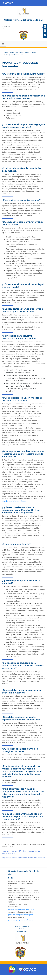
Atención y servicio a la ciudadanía (23, 52)
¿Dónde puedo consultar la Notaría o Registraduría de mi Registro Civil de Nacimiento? (23, 454)
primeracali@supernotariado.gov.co (21, 909)
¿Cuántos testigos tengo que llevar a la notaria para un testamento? (22, 310)
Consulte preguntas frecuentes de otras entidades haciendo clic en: (23, 845)
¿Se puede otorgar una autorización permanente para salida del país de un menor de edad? (23, 816)
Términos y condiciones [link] (22, 926)
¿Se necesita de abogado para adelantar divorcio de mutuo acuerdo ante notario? (23, 665)
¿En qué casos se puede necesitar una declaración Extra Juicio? (23, 97)
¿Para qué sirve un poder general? (21, 200)
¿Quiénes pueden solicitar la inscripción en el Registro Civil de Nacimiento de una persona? (21, 510)
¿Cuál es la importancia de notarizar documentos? (22, 169)
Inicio (5, 52)
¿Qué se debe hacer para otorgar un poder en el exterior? (22, 691)
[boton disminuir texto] (45, 35)
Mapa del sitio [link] (21, 931)
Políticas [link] (22, 929)
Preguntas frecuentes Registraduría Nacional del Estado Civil (23, 857)
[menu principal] (23, 44)
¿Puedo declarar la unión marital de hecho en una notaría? (22, 399)
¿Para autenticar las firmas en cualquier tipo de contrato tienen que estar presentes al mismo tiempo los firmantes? (23, 793)
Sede (10, 878)
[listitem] (24, 883)
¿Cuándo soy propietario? (16, 544)
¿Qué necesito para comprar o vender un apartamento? (23, 223)
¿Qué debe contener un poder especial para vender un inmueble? (22, 718)
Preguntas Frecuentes (14, 55)
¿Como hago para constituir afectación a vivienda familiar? (19, 337)
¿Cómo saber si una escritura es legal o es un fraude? (23, 285)
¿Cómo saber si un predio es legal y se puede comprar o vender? (23, 125)
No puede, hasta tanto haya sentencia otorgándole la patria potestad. (23, 781)
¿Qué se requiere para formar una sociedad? (21, 581)
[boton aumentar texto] (45, 30)
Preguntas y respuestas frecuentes (20, 64)
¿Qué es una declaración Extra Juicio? (23, 74)
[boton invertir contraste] (45, 26)
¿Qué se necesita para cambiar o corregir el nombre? (20, 750)
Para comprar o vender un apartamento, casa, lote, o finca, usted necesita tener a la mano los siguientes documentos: (22, 230)
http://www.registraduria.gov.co (15, 501)
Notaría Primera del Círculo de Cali (23, 872)
